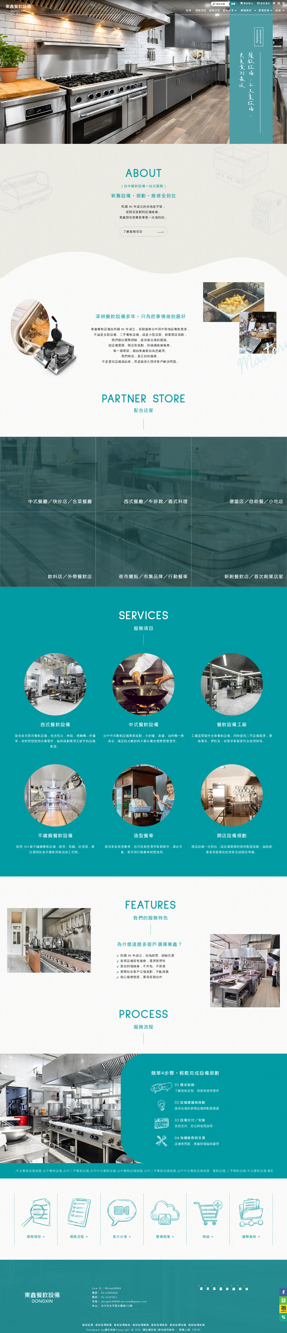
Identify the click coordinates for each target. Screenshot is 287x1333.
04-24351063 (109, 1297)
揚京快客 (110, 1330)
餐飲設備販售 (159, 1325)
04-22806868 (109, 1293)
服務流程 (220, 1286)
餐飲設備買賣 (103, 1325)
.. (176, 1330)
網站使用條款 (166, 1330)
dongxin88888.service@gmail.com (124, 1301)
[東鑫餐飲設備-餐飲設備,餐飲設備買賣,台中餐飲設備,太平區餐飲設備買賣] (18, 8)
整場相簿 (240, 1286)
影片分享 (227, 1286)
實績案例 (233, 1286)
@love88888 (113, 1288)
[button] (142, 141)
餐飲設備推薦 (196, 1325)
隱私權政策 (149, 1330)
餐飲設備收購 (178, 1325)
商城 (246, 1286)
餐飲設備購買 (141, 1325)
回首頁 (201, 1286)
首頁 (207, 1286)
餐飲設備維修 (122, 1325)
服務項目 (214, 1286)
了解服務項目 (133, 231)
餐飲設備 (87, 1325)
